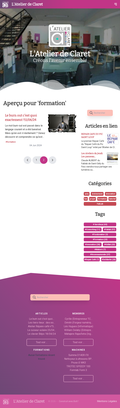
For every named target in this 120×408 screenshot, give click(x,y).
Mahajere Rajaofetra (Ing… (78, 333)
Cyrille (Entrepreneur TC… (78, 318)
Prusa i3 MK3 (78, 362)
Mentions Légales (107, 401)
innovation (110, 194)
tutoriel (112, 199)
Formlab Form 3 (78, 370)
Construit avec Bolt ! (68, 401)
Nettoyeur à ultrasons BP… (78, 358)
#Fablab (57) (109, 229)
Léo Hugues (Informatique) (78, 326)
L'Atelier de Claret (27, 4)
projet (92, 199)
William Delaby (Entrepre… (78, 330)
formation (102, 199)
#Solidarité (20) (109, 259)
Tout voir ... (41, 342)
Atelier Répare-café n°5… (41, 326)
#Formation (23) (100, 239)
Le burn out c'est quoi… (41, 318)
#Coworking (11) (92, 229)
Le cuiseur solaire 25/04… (41, 330)
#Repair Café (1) (91, 259)
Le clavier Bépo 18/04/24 (42, 333)
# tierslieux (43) (100, 224)
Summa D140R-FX (78, 355)
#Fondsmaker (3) (100, 234)
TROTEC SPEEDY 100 (78, 366)
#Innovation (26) (92, 244)
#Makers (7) (100, 249)
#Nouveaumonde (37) (100, 254)
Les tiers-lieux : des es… (41, 322)
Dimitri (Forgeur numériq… (78, 322)
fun (85, 199)
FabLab (100, 204)
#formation (11, 142)
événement (97, 194)
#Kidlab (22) (109, 244)
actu (87, 194)
